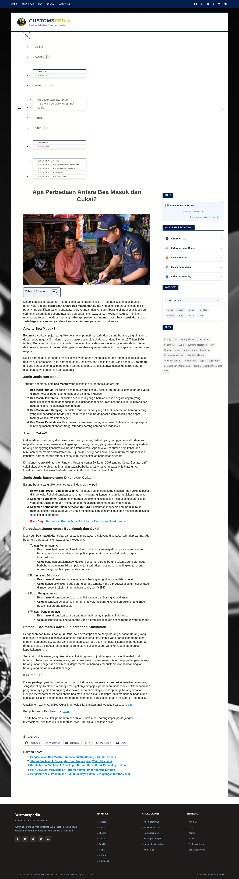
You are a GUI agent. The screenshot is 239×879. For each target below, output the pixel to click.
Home (14, 4)
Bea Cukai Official (197, 849)
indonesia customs (173, 355)
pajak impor (214, 360)
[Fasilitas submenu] (51, 85)
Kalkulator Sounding (154, 844)
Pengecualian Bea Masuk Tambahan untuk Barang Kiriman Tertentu (73, 757)
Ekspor (180, 310)
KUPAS (102, 855)
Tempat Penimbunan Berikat (208, 366)
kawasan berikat (172, 360)
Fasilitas (203, 310)
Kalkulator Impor (152, 827)
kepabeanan (190, 360)
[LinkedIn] (225, 4)
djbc (212, 344)
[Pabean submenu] (48, 57)
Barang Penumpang (153, 838)
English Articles (196, 844)
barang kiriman (188, 339)
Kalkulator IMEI (151, 821)
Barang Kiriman (151, 833)
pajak (202, 360)
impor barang (190, 350)
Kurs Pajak (149, 849)
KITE (191, 315)
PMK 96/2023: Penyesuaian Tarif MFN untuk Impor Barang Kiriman (72, 770)
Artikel (192, 838)
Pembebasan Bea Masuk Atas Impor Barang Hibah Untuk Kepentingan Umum (79, 765)
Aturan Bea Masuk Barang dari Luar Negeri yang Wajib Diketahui (71, 761)
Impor (170, 310)
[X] (201, 4)
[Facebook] (195, 4)
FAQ (40, 4)
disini (129, 704)
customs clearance (197, 344)
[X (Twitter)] (33, 839)
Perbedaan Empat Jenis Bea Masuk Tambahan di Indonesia (85, 521)
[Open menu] (19, 108)
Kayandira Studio (216, 874)
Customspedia (50, 20)
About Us (64, 4)
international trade (195, 355)
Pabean (171, 315)
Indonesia (205, 350)
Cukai (191, 310)
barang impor (170, 339)
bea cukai (203, 339)
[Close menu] (26, 35)
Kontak (51, 4)
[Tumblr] (219, 4)
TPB (200, 315)
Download (28, 4)
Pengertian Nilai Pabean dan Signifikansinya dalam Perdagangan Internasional (80, 774)
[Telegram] (213, 4)
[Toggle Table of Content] (53, 292)
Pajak (182, 315)
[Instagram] (207, 4)
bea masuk (169, 344)
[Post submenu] (45, 128)
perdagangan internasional (177, 366)
